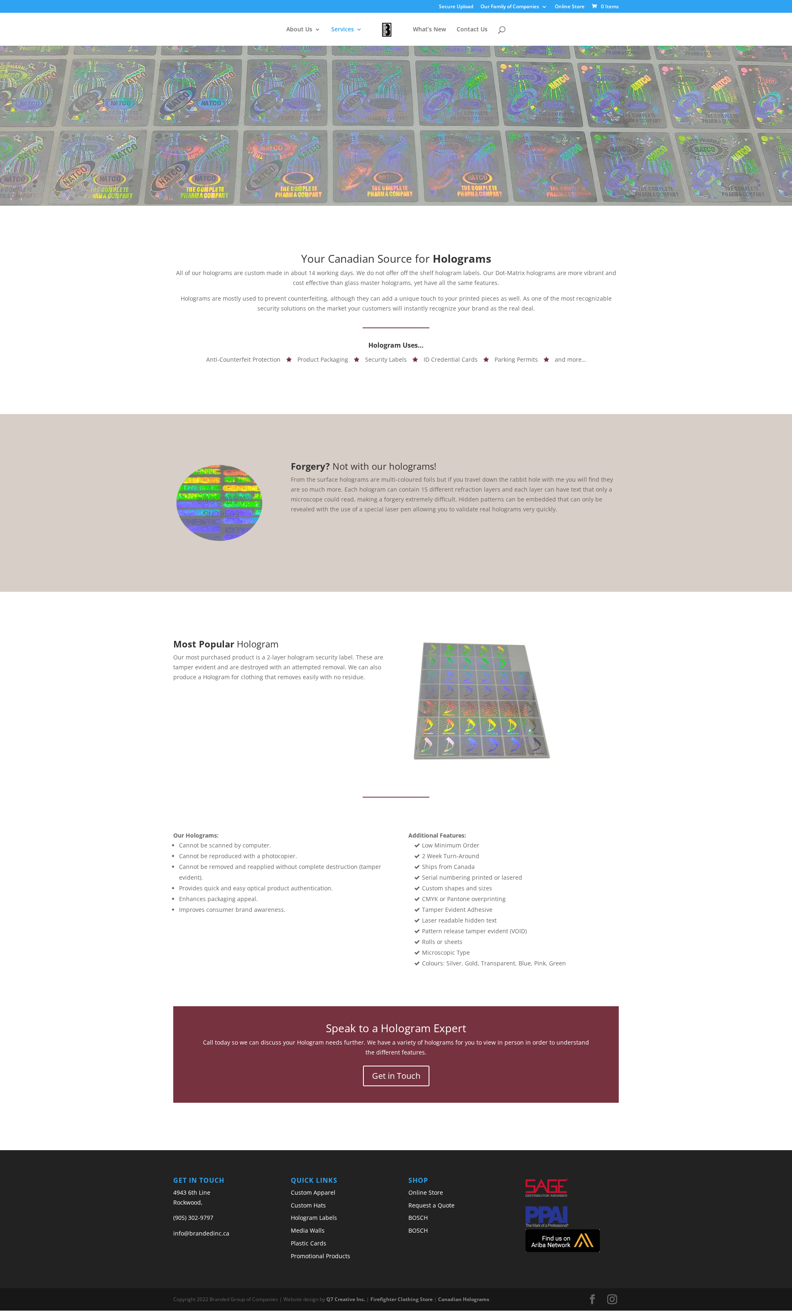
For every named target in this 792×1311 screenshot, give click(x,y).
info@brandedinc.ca (201, 1233)
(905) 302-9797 (193, 1218)
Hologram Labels (314, 1218)
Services (342, 29)
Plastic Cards (308, 1243)
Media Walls (308, 1230)
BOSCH (418, 1218)
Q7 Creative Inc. (345, 1299)
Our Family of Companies (510, 7)
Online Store (570, 7)
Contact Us (472, 29)
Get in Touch (396, 1075)
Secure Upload (456, 7)
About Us (299, 29)
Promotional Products (320, 1256)
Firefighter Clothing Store (401, 1299)
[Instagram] (612, 1300)
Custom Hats (308, 1205)
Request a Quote (431, 1205)
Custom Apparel (313, 1192)
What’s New (429, 29)
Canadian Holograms (463, 1299)
